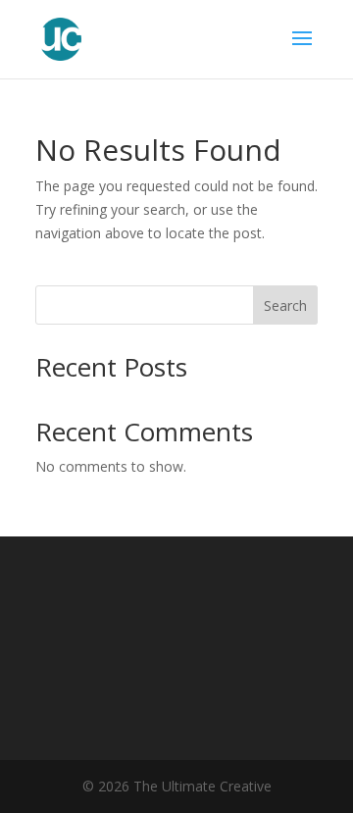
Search (285, 305)
